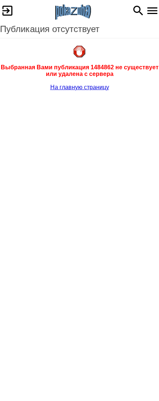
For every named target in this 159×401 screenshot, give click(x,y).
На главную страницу (79, 87)
